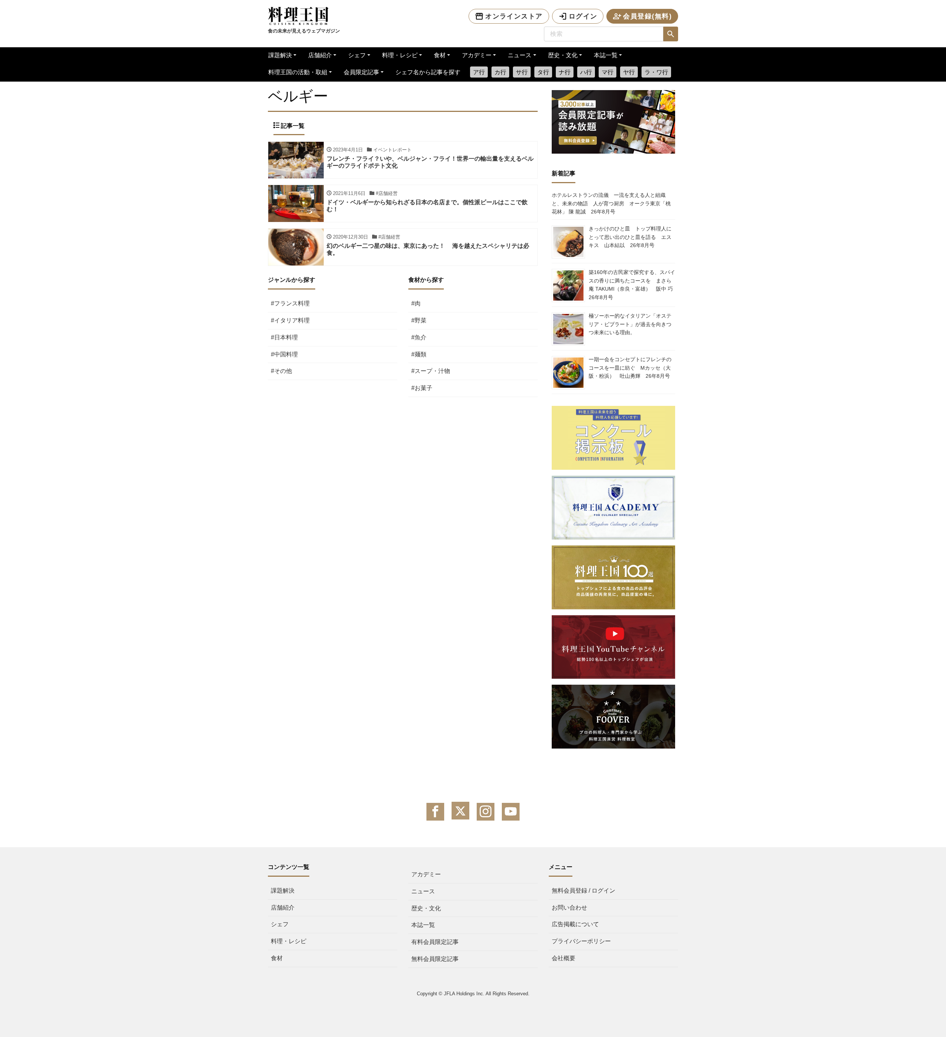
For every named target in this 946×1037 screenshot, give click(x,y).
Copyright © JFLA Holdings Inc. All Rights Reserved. (473, 993)
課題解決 (280, 55)
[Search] (670, 34)
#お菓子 (421, 388)
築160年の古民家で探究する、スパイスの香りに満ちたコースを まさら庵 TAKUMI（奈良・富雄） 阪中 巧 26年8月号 (633, 284)
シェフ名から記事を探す (427, 72)
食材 (440, 55)
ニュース (519, 55)
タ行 (543, 72)
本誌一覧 (605, 55)
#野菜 (418, 320)
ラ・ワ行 (656, 72)
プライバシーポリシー (581, 941)
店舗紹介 (320, 55)
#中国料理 (284, 354)
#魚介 (418, 337)
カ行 (500, 72)
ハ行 (586, 72)
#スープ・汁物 (430, 371)
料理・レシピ (400, 55)
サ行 (522, 72)
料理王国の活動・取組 (297, 72)
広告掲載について (575, 924)
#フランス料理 (290, 303)
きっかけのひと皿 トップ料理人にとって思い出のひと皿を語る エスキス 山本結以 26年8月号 (630, 237)
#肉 (416, 303)
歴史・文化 (563, 55)
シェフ (357, 55)
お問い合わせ (569, 907)
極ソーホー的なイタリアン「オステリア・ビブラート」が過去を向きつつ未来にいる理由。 (630, 324)
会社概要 (563, 958)
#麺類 (418, 354)
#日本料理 (284, 337)
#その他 (281, 371)
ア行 (479, 72)
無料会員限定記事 (435, 959)
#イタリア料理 (290, 320)
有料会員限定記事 (435, 942)
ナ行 (565, 72)
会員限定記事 (361, 72)
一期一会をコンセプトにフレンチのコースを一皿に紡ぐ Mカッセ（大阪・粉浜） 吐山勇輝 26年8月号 (630, 367)
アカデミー (476, 55)
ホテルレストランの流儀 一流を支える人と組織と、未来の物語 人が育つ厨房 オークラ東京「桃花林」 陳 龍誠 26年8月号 (611, 203)
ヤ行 (629, 72)
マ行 (607, 72)
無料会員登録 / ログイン (583, 890)
